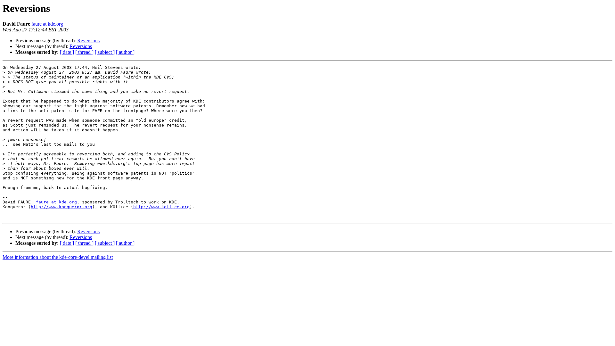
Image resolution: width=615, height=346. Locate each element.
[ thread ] (84, 52)
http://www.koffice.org (161, 206)
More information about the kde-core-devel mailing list (58, 257)
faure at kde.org (47, 24)
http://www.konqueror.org (61, 206)
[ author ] (125, 52)
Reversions (88, 40)
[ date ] (67, 52)
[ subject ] (105, 52)
